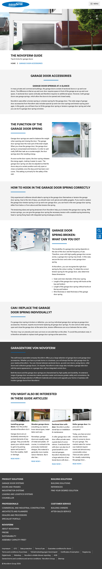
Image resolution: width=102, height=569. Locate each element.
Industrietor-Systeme (13, 490)
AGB (55, 555)
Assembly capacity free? (14, 540)
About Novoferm (10, 529)
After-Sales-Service (61, 511)
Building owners (59, 508)
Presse (5, 532)
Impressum (6, 549)
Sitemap (61, 559)
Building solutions (60, 483)
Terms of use (40, 549)
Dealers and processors (14, 515)
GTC (15, 549)
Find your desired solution (64, 490)
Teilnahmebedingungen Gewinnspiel (43, 552)
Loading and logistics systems (17, 494)
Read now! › (15, 459)
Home (13, 63)
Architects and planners (15, 511)
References (57, 487)
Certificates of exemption (70, 552)
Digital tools (6, 555)
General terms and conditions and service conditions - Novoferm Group (28, 559)
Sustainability (9, 536)
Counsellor (8, 498)
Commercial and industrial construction (23, 508)
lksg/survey (86, 552)
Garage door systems (13, 483)
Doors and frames (11, 487)
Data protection (26, 549)
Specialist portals (11, 519)
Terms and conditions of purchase (14, 552)
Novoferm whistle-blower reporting (37, 555)
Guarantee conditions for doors (59, 549)
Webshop (17, 555)
